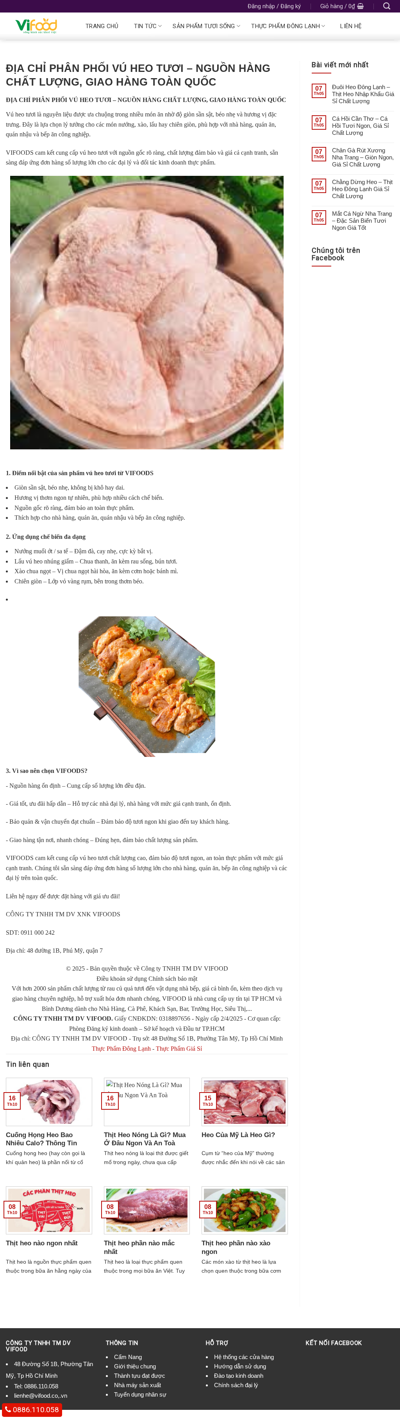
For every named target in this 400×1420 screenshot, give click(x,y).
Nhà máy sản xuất (137, 1385)
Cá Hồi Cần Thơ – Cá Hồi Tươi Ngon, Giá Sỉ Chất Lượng (360, 125)
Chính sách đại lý (236, 1385)
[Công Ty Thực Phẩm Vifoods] (38, 26)
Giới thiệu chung (135, 1366)
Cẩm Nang (128, 1357)
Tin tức (145, 26)
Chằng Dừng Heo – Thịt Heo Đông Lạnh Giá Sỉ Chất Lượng (362, 189)
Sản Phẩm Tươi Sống (204, 26)
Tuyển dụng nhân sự (140, 1394)
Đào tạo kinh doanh (238, 1375)
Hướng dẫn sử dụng (240, 1366)
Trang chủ (102, 26)
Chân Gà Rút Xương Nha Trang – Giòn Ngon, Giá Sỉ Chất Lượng (363, 157)
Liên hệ (351, 26)
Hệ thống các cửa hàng (244, 1357)
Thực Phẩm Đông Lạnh (285, 26)
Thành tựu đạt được (139, 1375)
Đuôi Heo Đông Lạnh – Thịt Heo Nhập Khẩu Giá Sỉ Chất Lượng (363, 94)
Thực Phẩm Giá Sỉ (179, 1048)
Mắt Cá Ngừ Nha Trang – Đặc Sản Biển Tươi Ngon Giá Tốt (362, 220)
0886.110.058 (41, 1386)
